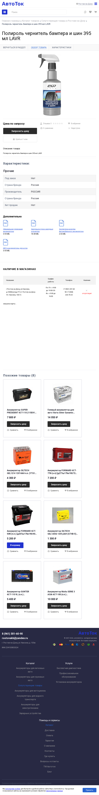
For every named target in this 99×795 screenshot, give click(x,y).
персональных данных (54, 791)
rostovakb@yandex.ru (15, 638)
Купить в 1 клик (22, 139)
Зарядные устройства (30, 713)
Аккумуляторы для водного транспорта (30, 698)
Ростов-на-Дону (85, 4)
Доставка (49, 730)
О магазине (49, 746)
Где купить (49, 756)
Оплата (49, 735)
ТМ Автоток (49, 766)
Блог (49, 772)
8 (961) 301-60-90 (12, 633)
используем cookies (12, 789)
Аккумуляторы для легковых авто (30, 670)
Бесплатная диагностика (69, 668)
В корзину (15, 545)
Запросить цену (20, 131)
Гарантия (49, 740)
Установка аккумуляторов (69, 682)
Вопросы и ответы (49, 761)
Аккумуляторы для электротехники (30, 706)
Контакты (50, 751)
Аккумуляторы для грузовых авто (30, 679)
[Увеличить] (49, 85)
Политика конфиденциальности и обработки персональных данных (26, 783)
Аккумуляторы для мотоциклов (30, 691)
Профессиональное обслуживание (68, 675)
